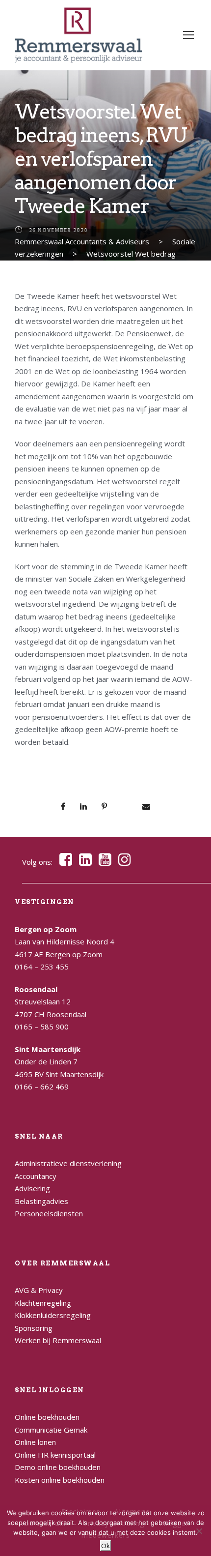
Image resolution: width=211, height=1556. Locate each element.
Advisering (32, 1188)
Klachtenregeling (43, 1303)
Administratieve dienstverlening (68, 1163)
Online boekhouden (47, 1417)
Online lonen (35, 1442)
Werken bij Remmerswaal (58, 1340)
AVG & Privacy (39, 1290)
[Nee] (199, 1531)
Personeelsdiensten (49, 1213)
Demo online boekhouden (58, 1467)
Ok (105, 1545)
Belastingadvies (41, 1201)
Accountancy (35, 1176)
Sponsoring (34, 1328)
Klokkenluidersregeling (53, 1315)
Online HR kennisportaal (55, 1455)
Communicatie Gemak (51, 1430)
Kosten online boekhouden (60, 1480)
